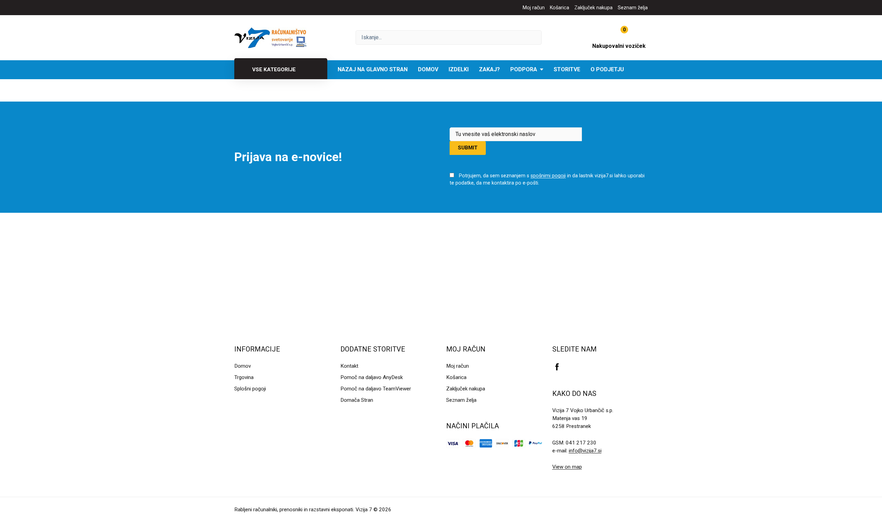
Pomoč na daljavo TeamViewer (375, 389)
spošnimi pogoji (548, 175)
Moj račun (534, 7)
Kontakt (349, 366)
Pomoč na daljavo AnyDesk (371, 377)
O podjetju (607, 69)
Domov (428, 69)
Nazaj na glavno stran (373, 69)
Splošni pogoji (250, 389)
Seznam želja (633, 7)
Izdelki (459, 69)
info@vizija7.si (585, 451)
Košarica (559, 7)
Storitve (567, 69)
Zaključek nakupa (593, 7)
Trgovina (244, 377)
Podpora (523, 69)
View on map (567, 467)
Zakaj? (489, 69)
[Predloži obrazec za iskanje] (449, 37)
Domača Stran (356, 400)
